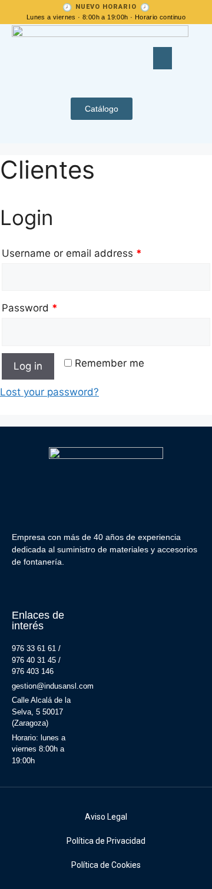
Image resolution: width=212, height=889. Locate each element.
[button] (162, 58)
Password (30, 308)
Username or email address (72, 253)
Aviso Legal (106, 816)
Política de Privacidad (106, 841)
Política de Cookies (106, 865)
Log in (28, 366)
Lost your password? (49, 392)
